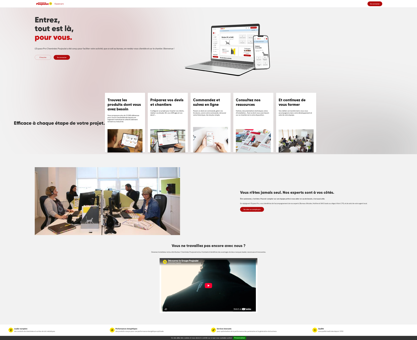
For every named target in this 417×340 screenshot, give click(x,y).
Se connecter (375, 4)
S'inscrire (42, 57)
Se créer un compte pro (252, 209)
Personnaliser (239, 338)
